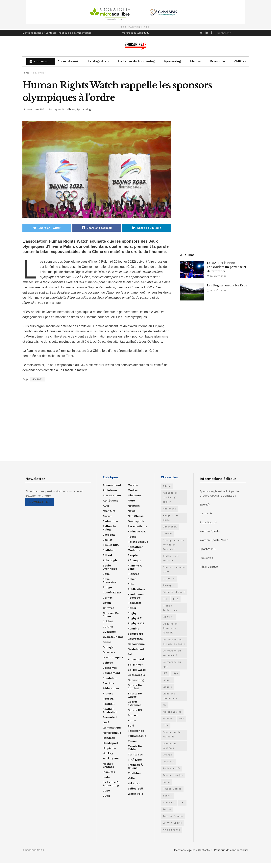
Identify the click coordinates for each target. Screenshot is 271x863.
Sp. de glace (137, 669)
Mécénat (168, 718)
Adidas (167, 486)
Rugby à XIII (136, 623)
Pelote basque (138, 541)
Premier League (173, 775)
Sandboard (135, 633)
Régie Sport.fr (209, 566)
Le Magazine (97, 61)
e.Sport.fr (206, 513)
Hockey (108, 753)
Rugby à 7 (135, 618)
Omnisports (136, 521)
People (133, 555)
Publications (136, 589)
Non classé (136, 516)
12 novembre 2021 (33, 109)
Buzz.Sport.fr (208, 522)
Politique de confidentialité (75, 32)
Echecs (108, 662)
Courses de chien (111, 614)
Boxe (106, 573)
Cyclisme (109, 631)
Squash (133, 715)
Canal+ (167, 533)
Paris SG (168, 761)
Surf (131, 725)
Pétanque (134, 560)
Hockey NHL (111, 758)
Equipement (111, 672)
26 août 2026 (218, 276)
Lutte (106, 795)
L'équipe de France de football (170, 628)
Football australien (110, 710)
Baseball (109, 534)
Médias (195, 61)
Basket (107, 539)
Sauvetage (135, 638)
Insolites (109, 771)
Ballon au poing (109, 528)
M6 (164, 705)
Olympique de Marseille (172, 734)
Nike (165, 725)
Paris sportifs (171, 768)
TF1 (182, 802)
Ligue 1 (167, 680)
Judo (106, 777)
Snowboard (136, 659)
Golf (106, 722)
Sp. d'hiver (39, 72)
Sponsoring (172, 61)
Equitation (110, 678)
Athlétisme (110, 500)
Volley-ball (135, 788)
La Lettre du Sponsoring (136, 61)
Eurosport (169, 585)
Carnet (107, 597)
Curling (108, 626)
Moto (131, 500)
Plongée (133, 573)
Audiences (169, 508)
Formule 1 (110, 717)
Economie (217, 61)
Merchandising (172, 712)
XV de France (171, 830)
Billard (107, 555)
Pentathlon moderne (135, 548)
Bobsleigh (110, 560)
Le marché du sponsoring (172, 652)
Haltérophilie (112, 732)
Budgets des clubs (171, 517)
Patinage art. (137, 531)
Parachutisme (137, 526)
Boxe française (109, 580)
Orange (167, 754)
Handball (109, 737)
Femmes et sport (174, 592)
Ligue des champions (170, 695)
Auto (106, 505)
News (132, 510)
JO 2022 (37, 379)
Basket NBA (111, 544)
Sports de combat (135, 687)
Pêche (132, 536)
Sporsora (169, 802)
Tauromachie (137, 735)
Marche (133, 485)
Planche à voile (135, 567)
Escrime (108, 683)
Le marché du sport (172, 664)
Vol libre (134, 783)
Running (133, 628)
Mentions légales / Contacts (39, 32)
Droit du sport (113, 657)
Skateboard (136, 649)
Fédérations (111, 688)
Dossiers (109, 652)
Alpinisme (110, 490)
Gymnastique (112, 727)
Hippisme (109, 748)
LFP (165, 673)
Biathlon (108, 550)
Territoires (135, 754)
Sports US (135, 710)
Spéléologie (136, 674)
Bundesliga (170, 526)
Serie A (167, 795)
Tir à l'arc (135, 759)
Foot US (108, 698)
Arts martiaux (112, 495)
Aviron (107, 516)
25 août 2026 (217, 290)
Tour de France (173, 816)
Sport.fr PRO (208, 548)
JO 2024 (168, 617)
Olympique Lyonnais (170, 745)
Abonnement (112, 485)
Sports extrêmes (134, 703)
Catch (107, 602)
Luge (106, 790)
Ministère (134, 495)
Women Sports (172, 823)
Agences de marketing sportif (170, 497)
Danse (107, 642)
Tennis (132, 741)
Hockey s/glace (108, 765)
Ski (130, 654)
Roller (132, 607)
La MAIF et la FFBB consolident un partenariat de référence (226, 267)
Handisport (110, 743)
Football (108, 703)
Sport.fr (205, 504)
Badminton (110, 521)
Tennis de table (135, 748)
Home (25, 72)
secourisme (136, 644)
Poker (132, 579)
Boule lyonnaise (110, 567)
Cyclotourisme (113, 636)
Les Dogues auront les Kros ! (228, 285)
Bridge (107, 587)
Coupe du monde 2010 (174, 569)
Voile (131, 778)
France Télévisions (170, 608)
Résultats (134, 602)
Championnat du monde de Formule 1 (173, 545)
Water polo (135, 793)
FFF (165, 599)
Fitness (108, 693)
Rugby (132, 613)
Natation (134, 505)
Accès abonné (68, 61)
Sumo (132, 720)
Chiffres (240, 61)
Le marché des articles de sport (174, 641)
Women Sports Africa (214, 540)
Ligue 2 (167, 687)
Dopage (108, 647)
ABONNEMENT (42, 61)
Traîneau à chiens (135, 766)
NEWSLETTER (39, 501)
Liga (175, 673)
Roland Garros (172, 789)
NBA (181, 718)
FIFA (176, 599)
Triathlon (134, 773)
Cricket (108, 621)
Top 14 (167, 809)
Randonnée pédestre (136, 596)
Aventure (109, 510)
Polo (131, 584)
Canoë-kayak (112, 592)
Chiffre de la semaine (171, 558)
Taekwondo (136, 730)
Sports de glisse (135, 695)
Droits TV (169, 578)
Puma (166, 782)
